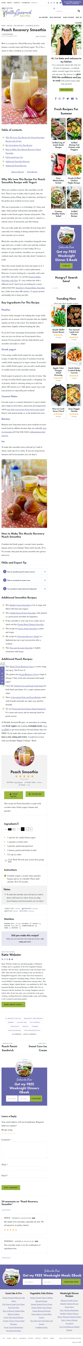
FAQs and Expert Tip (14, 157)
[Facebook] (48, 2)
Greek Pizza (69, 1307)
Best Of (79, 17)
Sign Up (34, 3)
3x (30, 829)
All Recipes (43, 17)
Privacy (45, 1338)
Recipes (9, 25)
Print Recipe (32, 171)
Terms (52, 1338)
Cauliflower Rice (41, 1327)
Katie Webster (8, 34)
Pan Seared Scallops (13, 1330)
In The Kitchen (7, 8)
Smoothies (15, 1026)
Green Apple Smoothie (27, 628)
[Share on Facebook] (2, 669)
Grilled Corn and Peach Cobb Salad (28, 685)
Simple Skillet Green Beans (41, 1307)
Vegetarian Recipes (32, 1030)
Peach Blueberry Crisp (28, 674)
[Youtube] (60, 2)
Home (4, 3)
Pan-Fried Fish (13, 1307)
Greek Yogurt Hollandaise (13, 1327)
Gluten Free (22, 1022)
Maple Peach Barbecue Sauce (22, 666)
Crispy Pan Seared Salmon (13, 1317)
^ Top (3, 1338)
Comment (6, 1139)
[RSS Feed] (77, 98)
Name (5, 1164)
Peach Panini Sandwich (9, 1047)
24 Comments (16, 1034)
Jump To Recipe (41, 36)
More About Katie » (13, 1004)
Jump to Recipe (17, 171)
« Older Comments (6, 1209)
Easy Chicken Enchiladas (69, 1310)
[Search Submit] (78, 11)
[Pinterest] (54, 2)
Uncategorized (14, 1030)
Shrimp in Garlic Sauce (69, 1300)
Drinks (11, 1022)
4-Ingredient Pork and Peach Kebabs (26, 697)
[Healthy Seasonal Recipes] (17, 16)
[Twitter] (57, 2)
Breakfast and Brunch (33, 1018)
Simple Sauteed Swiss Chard (41, 1304)
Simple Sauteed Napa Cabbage (41, 1297)
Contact (16, 3)
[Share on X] (2, 673)
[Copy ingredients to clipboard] (18, 823)
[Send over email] (2, 682)
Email (5, 1175)
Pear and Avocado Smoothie (21, 647)
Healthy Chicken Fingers (69, 1313)
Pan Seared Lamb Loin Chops (14, 1304)
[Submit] (78, 287)
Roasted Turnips (41, 1301)
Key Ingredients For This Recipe (19, 145)
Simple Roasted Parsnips (41, 1311)
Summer (78, 23)
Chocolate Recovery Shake (28, 636)
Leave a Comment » (30, 1034)
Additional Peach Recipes (16, 165)
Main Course (68, 17)
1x (22, 829)
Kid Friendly (35, 1022)
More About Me (66, 89)
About (9, 3)
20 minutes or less (32, 25)
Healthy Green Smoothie (20, 605)
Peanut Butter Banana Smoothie (31, 624)
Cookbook (26, 3)
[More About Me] (66, 40)
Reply (33, 1218)
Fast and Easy (55, 17)
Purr (79, 1342)
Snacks (25, 1026)
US (10, 829)
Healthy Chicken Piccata (69, 1303)
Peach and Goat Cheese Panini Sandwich (29, 708)
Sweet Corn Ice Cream (38, 1047)
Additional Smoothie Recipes (18, 161)
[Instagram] (51, 2)
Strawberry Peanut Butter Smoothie (30, 287)
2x (26, 829)
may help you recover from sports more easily (26, 409)
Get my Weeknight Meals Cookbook (72, 2)
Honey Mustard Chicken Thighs (69, 1317)
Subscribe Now (36, 1099)
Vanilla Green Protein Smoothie (23, 612)
